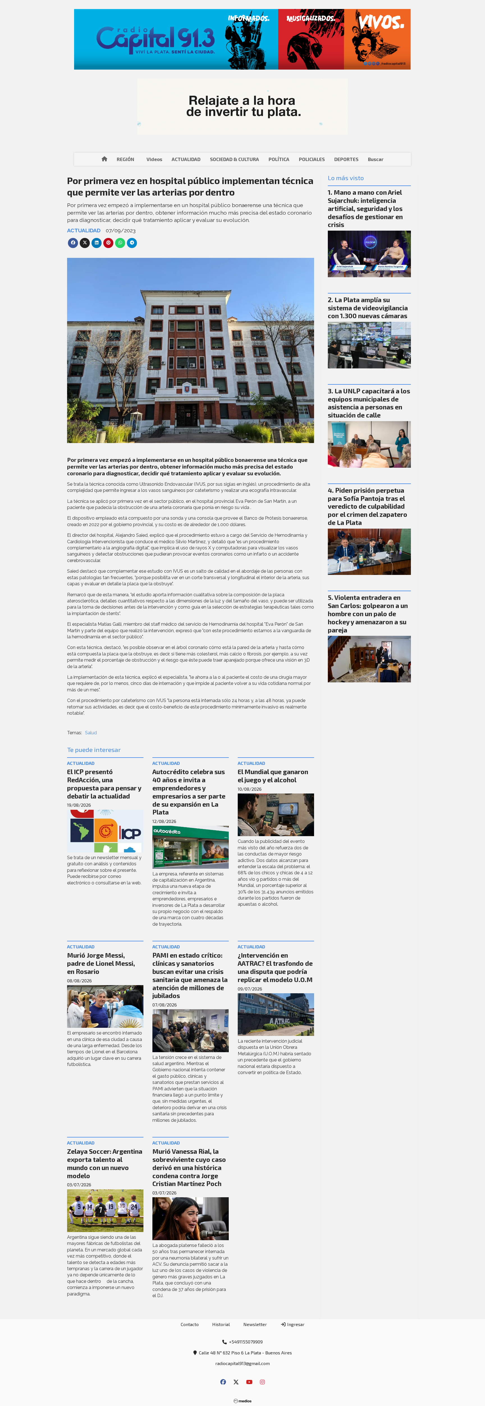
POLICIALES (312, 159)
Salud (91, 732)
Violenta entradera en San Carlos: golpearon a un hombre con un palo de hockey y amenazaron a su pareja (368, 613)
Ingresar (295, 1324)
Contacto (190, 1324)
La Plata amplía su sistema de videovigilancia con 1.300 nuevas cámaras (368, 308)
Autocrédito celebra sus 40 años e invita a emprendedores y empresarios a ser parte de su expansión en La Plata (188, 792)
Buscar (375, 159)
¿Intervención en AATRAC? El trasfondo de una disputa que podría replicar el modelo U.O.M (275, 967)
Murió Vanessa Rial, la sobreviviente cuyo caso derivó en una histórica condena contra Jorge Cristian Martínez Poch (189, 1167)
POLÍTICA (279, 159)
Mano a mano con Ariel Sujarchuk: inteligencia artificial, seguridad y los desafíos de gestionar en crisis (365, 208)
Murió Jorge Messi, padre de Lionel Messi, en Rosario (101, 963)
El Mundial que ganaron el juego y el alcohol (273, 776)
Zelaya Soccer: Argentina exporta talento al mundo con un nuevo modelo (104, 1163)
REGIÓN (125, 159)
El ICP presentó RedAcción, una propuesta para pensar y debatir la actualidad (104, 784)
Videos (154, 159)
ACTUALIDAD (186, 159)
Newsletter (255, 1324)
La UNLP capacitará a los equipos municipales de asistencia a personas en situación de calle (369, 403)
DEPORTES (346, 159)
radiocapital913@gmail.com (242, 1363)
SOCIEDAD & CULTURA (234, 159)
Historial (221, 1324)
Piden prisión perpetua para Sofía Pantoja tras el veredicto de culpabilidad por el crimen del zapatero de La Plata (367, 506)
